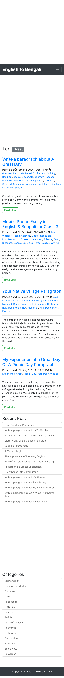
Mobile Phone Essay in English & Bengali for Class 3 (30, 224)
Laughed (49, 180)
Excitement (39, 173)
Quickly (51, 173)
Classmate (27, 176)
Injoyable (38, 180)
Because (7, 180)
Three (37, 242)
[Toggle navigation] (57, 69)
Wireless (7, 235)
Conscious (19, 242)
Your (55, 296)
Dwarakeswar (27, 300)
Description (51, 307)
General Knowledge (15, 586)
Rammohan (14, 307)
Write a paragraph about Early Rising (25, 482)
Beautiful (7, 176)
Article (8, 617)
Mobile (55, 232)
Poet (30, 304)
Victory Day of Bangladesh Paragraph (26, 440)
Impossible (45, 235)
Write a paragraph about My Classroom (27, 477)
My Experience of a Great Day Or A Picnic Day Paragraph (31, 362)
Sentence (10, 612)
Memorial (33, 307)
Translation (11, 643)
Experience (8, 373)
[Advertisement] (32, 32)
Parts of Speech (14, 622)
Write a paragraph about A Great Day (28, 162)
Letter (8, 596)
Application (11, 601)
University (7, 187)
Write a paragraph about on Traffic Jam (27, 430)
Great (23, 304)
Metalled (7, 304)
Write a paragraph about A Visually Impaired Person (29, 494)
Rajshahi (56, 184)
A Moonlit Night (13, 451)
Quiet (50, 300)
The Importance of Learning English (25, 456)
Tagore (55, 304)
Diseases (7, 242)
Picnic (16, 173)
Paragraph (43, 373)
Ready (16, 176)
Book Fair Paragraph (16, 445)
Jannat (39, 184)
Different (18, 180)
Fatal (56, 239)
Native (6, 300)
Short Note (11, 648)
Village (14, 300)
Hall (41, 307)
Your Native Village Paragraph (31, 291)
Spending (18, 184)
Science (25, 235)
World (16, 239)
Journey (39, 176)
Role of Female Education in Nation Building (29, 461)
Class (30, 242)
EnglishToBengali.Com (39, 671)
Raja (4, 307)
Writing (55, 242)
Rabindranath (42, 304)
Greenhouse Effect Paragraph (21, 471)
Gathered (26, 173)
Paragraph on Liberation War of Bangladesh (29, 435)
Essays (46, 242)
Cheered (7, 184)
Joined (28, 180)
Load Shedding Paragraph (19, 424)
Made (34, 235)
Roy (24, 307)
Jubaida (29, 184)
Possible (7, 239)
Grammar (10, 591)
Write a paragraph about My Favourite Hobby (30, 487)
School (18, 187)
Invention (37, 239)
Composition (12, 638)
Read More (10, 210)
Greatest (7, 173)
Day (34, 373)
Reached (50, 176)
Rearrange (10, 627)
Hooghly (41, 300)
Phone (16, 235)
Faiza (47, 184)
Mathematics (12, 580)
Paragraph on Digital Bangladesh (23, 466)
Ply (56, 300)
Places (6, 311)
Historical (10, 606)
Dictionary (10, 632)
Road (16, 304)
